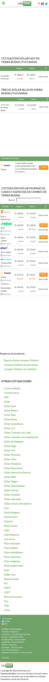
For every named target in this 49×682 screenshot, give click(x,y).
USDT (7, 592)
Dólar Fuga (10, 445)
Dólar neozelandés (14, 485)
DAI (6, 397)
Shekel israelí (11, 578)
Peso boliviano (12, 543)
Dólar (7, 401)
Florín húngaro (12, 512)
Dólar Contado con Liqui (17, 432)
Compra (19, 206)
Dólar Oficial (11, 490)
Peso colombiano (13, 552)
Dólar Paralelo (12, 494)
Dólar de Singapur (14, 441)
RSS (5, 624)
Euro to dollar (20, 639)
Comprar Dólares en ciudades (20, 369)
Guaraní (8, 521)
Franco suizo (11, 516)
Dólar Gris (9, 450)
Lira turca (9, 538)
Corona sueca (11, 392)
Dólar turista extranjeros (17, 503)
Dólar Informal (12, 454)
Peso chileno (11, 547)
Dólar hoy (14, 632)
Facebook (8, 619)
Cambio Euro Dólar (16, 637)
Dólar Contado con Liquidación (21, 437)
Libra (7, 530)
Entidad (5, 206)
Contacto (5, 658)
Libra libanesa (11, 534)
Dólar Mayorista (13, 468)
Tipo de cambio (17, 647)
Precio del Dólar (18, 642)
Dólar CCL (10, 428)
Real (6, 570)
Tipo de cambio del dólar (21, 634)
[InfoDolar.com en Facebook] (3, 619)
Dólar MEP (10, 476)
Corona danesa (12, 388)
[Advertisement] (24, 35)
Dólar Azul (10, 406)
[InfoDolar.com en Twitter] (3, 621)
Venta (32, 206)
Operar (43, 167)
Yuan (6, 605)
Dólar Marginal (12, 463)
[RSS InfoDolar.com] (3, 624)
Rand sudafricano (13, 565)
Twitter (7, 621)
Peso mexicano (12, 556)
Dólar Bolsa (10, 419)
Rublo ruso (10, 574)
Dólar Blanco (11, 410)
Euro (6, 507)
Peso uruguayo (12, 561)
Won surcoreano (13, 596)
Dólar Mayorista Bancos (17, 472)
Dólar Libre (10, 459)
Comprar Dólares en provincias (21, 364)
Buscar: (11, 200)
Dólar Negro (11, 481)
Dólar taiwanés (12, 499)
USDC (7, 587)
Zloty (7, 609)
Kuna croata (10, 525)
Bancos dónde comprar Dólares (21, 360)
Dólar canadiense (13, 423)
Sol (5, 583)
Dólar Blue (5, 105)
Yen (6, 601)
